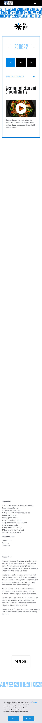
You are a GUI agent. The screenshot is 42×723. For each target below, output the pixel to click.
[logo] (8, 2)
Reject (28, 718)
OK (13, 718)
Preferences (34, 702)
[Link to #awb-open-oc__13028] (35, 3)
